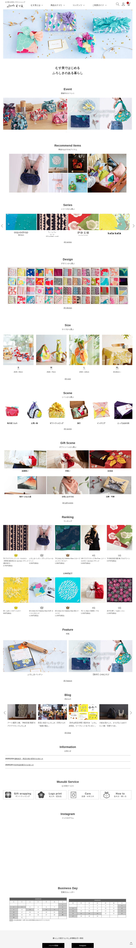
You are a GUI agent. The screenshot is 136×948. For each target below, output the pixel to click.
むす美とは (35, 5)
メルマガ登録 (53, 945)
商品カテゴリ (56, 5)
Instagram (82, 945)
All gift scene (67, 503)
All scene (68, 429)
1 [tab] (66, 132)
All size (68, 379)
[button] (2, 226)
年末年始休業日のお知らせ (23, 765)
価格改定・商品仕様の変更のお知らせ (28, 759)
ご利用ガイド (98, 5)
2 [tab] (67, 132)
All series (68, 242)
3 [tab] (69, 132)
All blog (68, 733)
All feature (68, 681)
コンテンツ (77, 5)
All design (68, 308)
